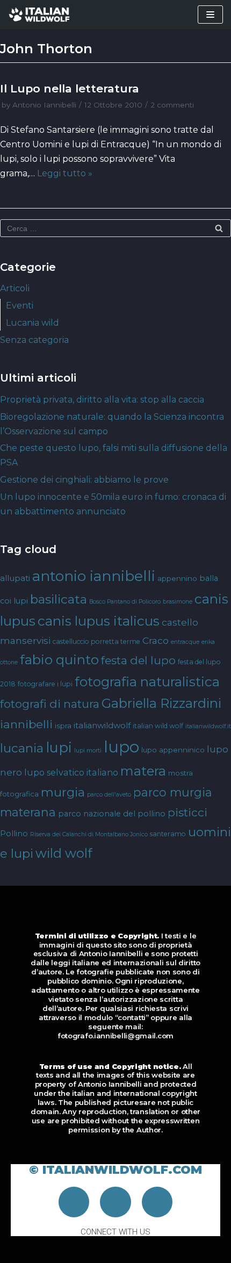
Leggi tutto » (64, 173)
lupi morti (88, 750)
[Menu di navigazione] (210, 14)
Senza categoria (34, 340)
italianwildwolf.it (208, 726)
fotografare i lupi (45, 684)
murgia (63, 792)
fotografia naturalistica (147, 681)
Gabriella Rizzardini (161, 703)
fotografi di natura (49, 704)
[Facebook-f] (74, 1202)
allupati (15, 578)
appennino (177, 578)
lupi (59, 747)
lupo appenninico (173, 749)
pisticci (187, 812)
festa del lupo (138, 660)
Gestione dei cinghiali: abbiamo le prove (84, 480)
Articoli (15, 288)
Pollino (14, 833)
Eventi (19, 305)
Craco (155, 640)
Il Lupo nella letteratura (69, 88)
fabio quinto (59, 659)
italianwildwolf (102, 725)
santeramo (168, 834)
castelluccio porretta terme (96, 641)
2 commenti (172, 105)
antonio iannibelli (93, 576)
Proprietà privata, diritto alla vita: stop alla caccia (102, 399)
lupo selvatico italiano (71, 772)
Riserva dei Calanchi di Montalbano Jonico (89, 834)
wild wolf (63, 853)
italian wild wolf (158, 726)
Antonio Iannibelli (44, 105)
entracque (185, 641)
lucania (22, 748)
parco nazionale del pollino (111, 814)
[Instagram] (115, 1202)
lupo (121, 746)
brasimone (177, 601)
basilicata (58, 599)
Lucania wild (32, 323)
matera (143, 771)
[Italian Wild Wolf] (40, 15)
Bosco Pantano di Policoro (125, 601)
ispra (63, 725)
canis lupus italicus (99, 621)
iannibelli (26, 724)
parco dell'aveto (109, 794)
